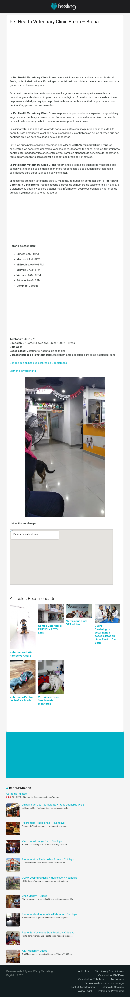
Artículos (83, 971)
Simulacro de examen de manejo (104, 983)
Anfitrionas (117, 979)
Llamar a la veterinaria (23, 370)
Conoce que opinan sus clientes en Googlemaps (38, 362)
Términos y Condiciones (109, 971)
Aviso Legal (85, 991)
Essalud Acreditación (82, 987)
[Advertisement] (65, 52)
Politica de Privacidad (111, 991)
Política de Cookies (112, 987)
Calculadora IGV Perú (111, 975)
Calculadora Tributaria (91, 979)
